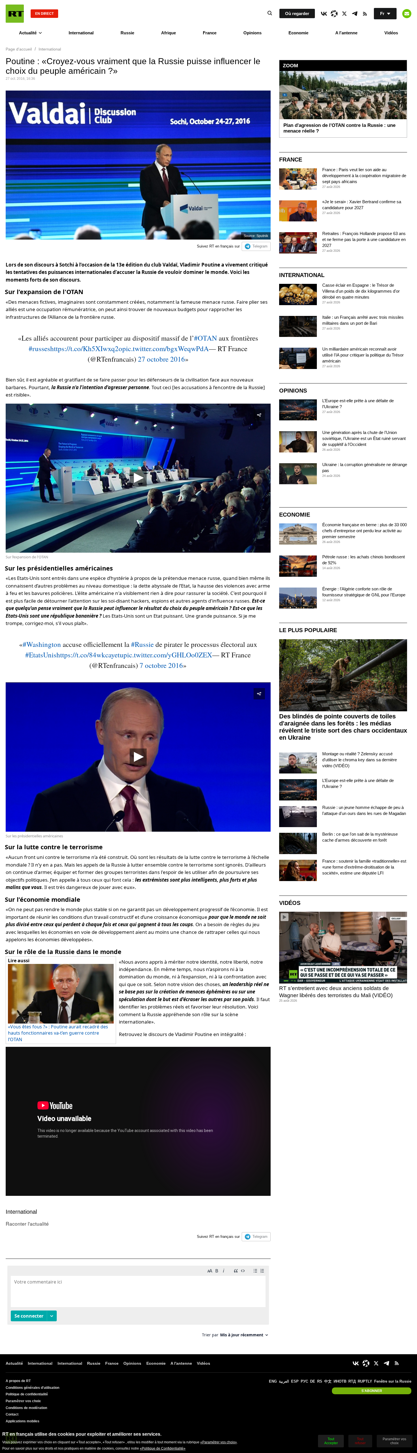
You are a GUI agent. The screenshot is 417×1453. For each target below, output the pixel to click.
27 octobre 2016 (161, 359)
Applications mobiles (22, 1421)
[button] (138, 478)
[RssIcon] (364, 13)
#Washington (42, 644)
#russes (39, 348)
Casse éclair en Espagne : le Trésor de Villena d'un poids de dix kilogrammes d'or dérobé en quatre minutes (361, 291)
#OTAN (205, 338)
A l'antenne (346, 32)
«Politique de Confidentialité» (163, 1448)
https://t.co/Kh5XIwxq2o (86, 348)
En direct (44, 14)
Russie (127, 32)
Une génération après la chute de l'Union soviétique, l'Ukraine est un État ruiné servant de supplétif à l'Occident (364, 438)
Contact (12, 1414)
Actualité (28, 32)
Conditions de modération (26, 1408)
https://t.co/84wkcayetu (89, 654)
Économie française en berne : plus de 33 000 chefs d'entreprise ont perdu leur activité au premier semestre (364, 530)
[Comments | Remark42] (138, 1303)
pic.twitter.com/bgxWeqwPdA (165, 348)
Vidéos (391, 32)
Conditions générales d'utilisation (32, 1388)
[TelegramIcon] (354, 13)
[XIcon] (344, 13)
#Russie (142, 644)
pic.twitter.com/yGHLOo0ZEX (167, 654)
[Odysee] (334, 13)
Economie (298, 32)
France (209, 32)
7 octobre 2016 (161, 665)
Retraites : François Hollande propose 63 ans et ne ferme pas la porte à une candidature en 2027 (364, 239)
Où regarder (297, 13)
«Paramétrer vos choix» (218, 1442)
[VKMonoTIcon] (323, 13)
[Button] (406, 13)
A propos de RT (18, 1381)
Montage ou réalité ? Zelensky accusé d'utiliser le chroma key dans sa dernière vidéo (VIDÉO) (359, 759)
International (81, 32)
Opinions (252, 32)
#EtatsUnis (40, 654)
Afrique (168, 32)
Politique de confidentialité (27, 1394)
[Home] (15, 14)
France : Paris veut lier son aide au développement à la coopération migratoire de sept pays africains (364, 175)
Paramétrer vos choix (23, 1401)
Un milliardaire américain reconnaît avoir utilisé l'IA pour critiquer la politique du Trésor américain (363, 355)
